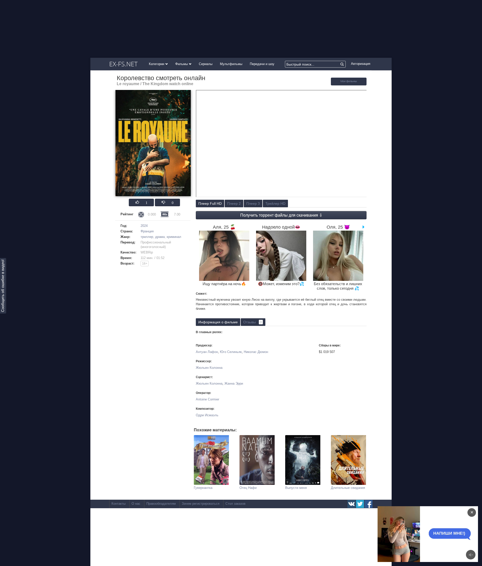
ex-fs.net (123, 64)
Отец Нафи (248, 488)
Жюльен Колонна (209, 368)
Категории (157, 64)
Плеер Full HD (210, 203)
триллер (147, 237)
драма (160, 237)
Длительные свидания (348, 488)
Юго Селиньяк (231, 352)
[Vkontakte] (351, 504)
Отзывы (252, 322)
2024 (144, 226)
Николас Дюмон (256, 352)
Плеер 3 (253, 203)
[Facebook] (368, 504)
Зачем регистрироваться (200, 503)
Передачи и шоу (262, 64)
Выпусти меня (296, 488)
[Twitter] (360, 504)
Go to (437, 534)
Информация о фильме (218, 322)
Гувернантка (203, 488)
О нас (136, 503)
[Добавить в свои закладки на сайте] (349, 84)
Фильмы (182, 64)
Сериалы (205, 64)
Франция (147, 231)
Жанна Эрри (233, 383)
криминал (174, 237)
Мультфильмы (231, 64)
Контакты (118, 503)
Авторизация (360, 64)
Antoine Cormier (207, 399)
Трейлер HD (275, 203)
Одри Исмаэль (207, 415)
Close (418, 534)
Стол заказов (235, 503)
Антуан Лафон (207, 352)
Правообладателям (161, 503)
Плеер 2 (234, 203)
